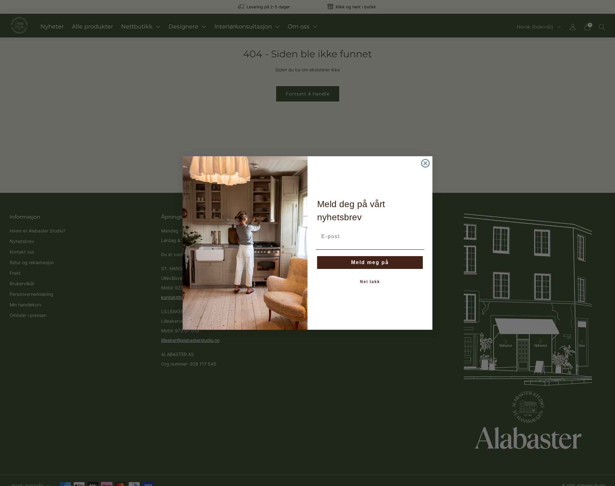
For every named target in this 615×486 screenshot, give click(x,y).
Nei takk (370, 281)
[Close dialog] (425, 163)
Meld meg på (370, 262)
